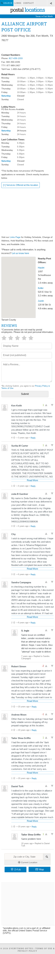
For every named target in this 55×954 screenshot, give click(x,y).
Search (8, 3)
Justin (41, 301)
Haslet (41, 268)
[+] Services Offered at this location (20, 185)
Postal (27, 9)
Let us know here (20, 253)
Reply (33, 438)
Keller (41, 288)
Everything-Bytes (21, 948)
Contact (28, 3)
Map (41, 869)
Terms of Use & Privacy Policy (36, 949)
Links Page (15, 237)
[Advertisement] (27, 48)
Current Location (28, 862)
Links (18, 3)
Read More (32, 480)
